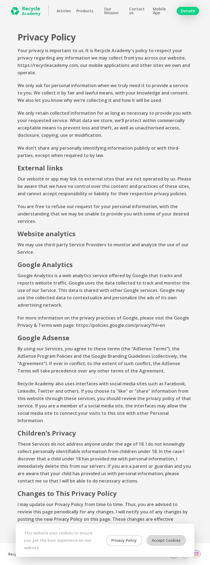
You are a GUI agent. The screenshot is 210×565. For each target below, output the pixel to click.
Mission (111, 11)
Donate (188, 10)
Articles (64, 11)
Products (84, 11)
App (159, 11)
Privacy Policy (124, 540)
